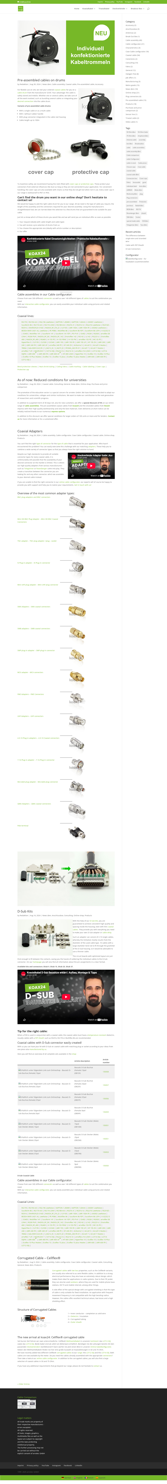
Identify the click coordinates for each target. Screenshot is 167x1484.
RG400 (43, 339)
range (79, 1352)
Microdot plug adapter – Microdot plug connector (37, 782)
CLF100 (64, 328)
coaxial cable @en (133, 175)
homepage (37, 962)
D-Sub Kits (25, 911)
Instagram (128, 2)
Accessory (99, 84)
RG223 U (95, 336)
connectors (107, 1355)
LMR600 (129, 190)
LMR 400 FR (43, 354)
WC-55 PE (97, 339)
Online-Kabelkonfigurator (100, 1347)
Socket (138, 217)
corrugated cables (64, 1352)
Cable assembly (58, 84)
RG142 (81, 336)
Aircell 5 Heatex (99, 345)
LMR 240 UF (42, 345)
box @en (130, 144)
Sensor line (130, 114)
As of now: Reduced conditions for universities (51, 380)
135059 (106, 1112)
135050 (106, 1165)
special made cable (133, 221)
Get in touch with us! (82, 485)
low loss (75, 1270)
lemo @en (142, 186)
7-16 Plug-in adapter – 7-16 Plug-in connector (36, 760)
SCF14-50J (50, 351)
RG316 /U (80, 325)
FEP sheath (39, 1038)
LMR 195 (59, 342)
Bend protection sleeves (27, 366)
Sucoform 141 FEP (63, 333)
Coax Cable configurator (82, 435)
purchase (130, 206)
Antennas (130, 33)
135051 (106, 1125)
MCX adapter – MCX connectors (30, 672)
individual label (132, 186)
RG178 (24, 322)
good (144, 182)
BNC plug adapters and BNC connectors (33, 497)
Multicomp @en (132, 194)
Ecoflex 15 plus (59, 357)
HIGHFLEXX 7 (39, 351)
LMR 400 (32, 353)
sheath (143, 213)
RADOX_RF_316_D (52, 328)
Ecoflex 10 (92, 354)
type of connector (44, 443)
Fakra (128, 66)
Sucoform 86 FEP (76, 331)
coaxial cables (60, 90)
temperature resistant (97, 1035)
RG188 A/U (60, 325)
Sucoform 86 (27, 325)
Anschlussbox (57, 915)
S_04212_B (49, 348)
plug (141, 194)
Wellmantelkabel (73, 1341)
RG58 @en (130, 209)
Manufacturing (132, 81)
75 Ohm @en (131, 136)
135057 (106, 1085)
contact (96, 1366)
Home (76, 9)
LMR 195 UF (81, 342)
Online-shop (86, 384)
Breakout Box (136, 9)
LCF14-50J (96, 351)
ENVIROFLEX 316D (36, 328)
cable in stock (131, 163)
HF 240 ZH (68, 345)
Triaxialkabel (104, 9)
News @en (46, 84)
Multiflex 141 (35, 333)
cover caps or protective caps (82, 184)
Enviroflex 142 (70, 336)
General (67, 384)
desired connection (25, 101)
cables (86, 298)
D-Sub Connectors (133, 249)
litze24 (107, 406)
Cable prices (142, 163)
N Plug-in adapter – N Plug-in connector (33, 563)
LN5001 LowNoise (95, 322)
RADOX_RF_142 (57, 336)
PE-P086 (53, 331)
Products (21, 438)
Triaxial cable (131, 118)
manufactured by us (38, 1049)
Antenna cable (131, 140)
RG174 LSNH (49, 325)
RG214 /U (69, 351)
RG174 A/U (38, 325)
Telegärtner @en (132, 225)
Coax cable (141, 167)
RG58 (89, 333)
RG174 (138, 209)
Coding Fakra (61, 366)
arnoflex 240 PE (55, 345)
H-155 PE (51, 339)
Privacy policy (109, 2)
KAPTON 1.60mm (79, 322)
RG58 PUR (32, 336)
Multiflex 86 (62, 331)
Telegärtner (29, 468)
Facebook (137, 2)
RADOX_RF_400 (32, 339)
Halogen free (131, 74)
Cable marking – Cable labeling (81, 366)
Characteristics (132, 48)
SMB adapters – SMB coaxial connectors (33, 628)
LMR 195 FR (69, 342)
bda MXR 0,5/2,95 (35, 348)
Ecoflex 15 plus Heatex (76, 357)
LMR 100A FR (84, 328)
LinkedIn (146, 2)
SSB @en (145, 221)
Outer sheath (76, 1322)
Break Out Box (131, 36)
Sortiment (94, 1341)
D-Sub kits (94, 921)
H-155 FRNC (62, 339)
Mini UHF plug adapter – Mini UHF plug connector (37, 585)
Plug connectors (132, 96)
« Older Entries (23, 1384)
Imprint (100, 2)
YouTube (120, 2)
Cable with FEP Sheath (135, 245)
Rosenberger (41, 468)
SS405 (25, 333)
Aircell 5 (87, 345)
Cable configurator (63, 435)
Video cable (130, 122)
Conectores (130, 59)
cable (128, 148)
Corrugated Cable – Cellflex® (38, 1258)
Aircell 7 (85, 348)
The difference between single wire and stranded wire (136, 238)
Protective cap (23, 369)
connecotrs (48, 298)
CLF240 (51, 342)
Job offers (130, 78)
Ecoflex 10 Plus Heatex (32, 357)
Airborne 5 (78, 345)
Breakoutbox (139, 144)
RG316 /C (71, 325)
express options (58, 411)
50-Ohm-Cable (143, 132)
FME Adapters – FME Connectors (30, 694)
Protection (142, 202)
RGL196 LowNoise (46, 322)
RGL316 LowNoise (93, 325)
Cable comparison (133, 155)
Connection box (132, 178)
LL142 (88, 336)
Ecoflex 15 (47, 357)
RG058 (96, 333)
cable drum (22, 93)
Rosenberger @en (133, 213)
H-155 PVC (72, 339)
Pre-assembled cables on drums (41, 80)
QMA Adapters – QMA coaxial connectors (34, 804)
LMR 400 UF (55, 353)
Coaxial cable (71, 84)
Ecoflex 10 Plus (104, 354)
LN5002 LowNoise (98, 328)
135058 (106, 1072)
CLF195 (36, 342)
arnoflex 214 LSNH (82, 351)
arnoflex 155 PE (85, 339)
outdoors (74, 1282)
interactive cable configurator (37, 304)
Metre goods (131, 85)
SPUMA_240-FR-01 (72, 348)
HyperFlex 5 (26, 342)
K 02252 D (106, 331)
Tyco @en (144, 225)
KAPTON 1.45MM (63, 322)
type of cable (62, 443)
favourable (136, 182)
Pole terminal (22, 825)
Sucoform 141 (48, 333)
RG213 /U (60, 351)
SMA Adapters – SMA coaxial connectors (33, 606)
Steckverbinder (118, 9)
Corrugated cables (59, 1270)
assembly (142, 140)
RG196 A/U (33, 322)
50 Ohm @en (131, 132)
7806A (24, 348)
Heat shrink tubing (46, 366)
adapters (92, 446)
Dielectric (74, 1316)
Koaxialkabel (87, 9)
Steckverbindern (33, 1347)
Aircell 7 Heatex (96, 348)
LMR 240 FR (31, 345)
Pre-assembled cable (85, 84)
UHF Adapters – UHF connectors (30, 716)
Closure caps (131, 167)
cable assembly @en (134, 151)
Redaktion (24, 84)
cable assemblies (139, 148)
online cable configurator (69, 482)
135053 (106, 1152)
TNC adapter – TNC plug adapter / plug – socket (36, 541)
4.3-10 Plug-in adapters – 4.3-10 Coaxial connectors (38, 738)
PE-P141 (75, 333)
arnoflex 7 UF (27, 351)
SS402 (82, 333)
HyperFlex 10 (80, 354)
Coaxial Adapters (29, 431)
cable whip (106, 932)
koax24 (76, 406)
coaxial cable (131, 171)
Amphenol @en (143, 136)
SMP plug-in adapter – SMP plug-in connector (36, 650)
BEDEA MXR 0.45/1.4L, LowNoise (35, 331)
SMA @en (130, 217)
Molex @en (138, 190)
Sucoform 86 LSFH (92, 331)
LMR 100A (73, 328)
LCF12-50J (25, 359)
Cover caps (100, 366)
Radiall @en (139, 206)
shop (74, 1054)
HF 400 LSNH (68, 354)
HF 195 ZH (92, 342)
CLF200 (43, 342)
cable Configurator (133, 159)
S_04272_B (59, 348)
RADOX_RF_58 (43, 336)
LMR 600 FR (101, 357)
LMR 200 (101, 342)
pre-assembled (132, 202)
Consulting (58, 384)
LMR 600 (90, 357)
